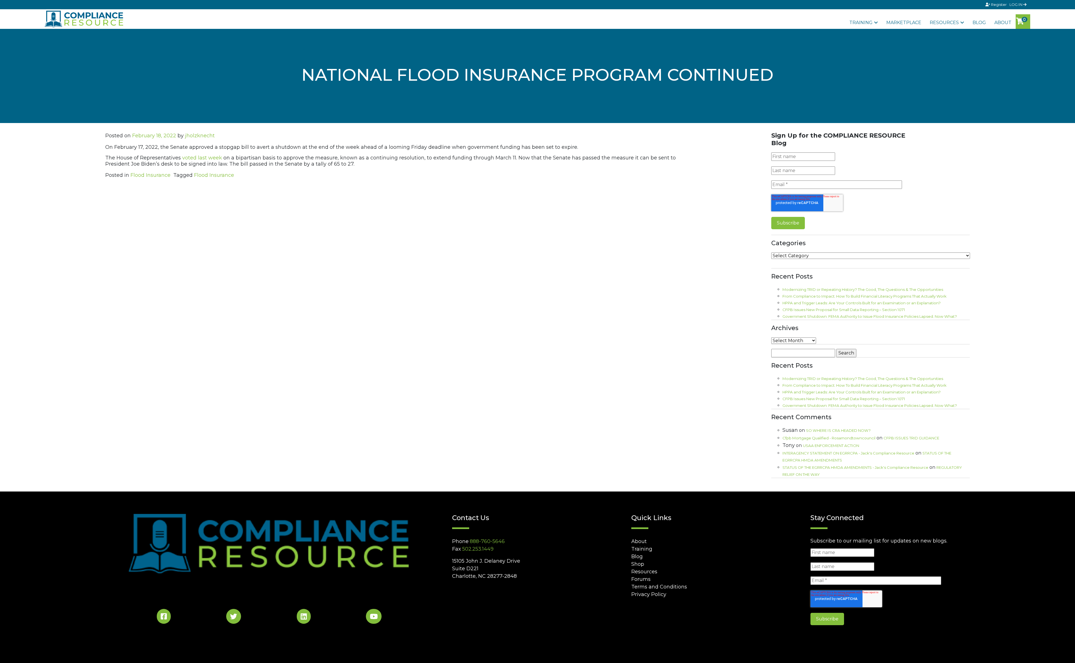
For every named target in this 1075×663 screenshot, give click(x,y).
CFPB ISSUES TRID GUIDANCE (911, 438)
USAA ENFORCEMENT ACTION (831, 445)
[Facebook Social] (164, 617)
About (1002, 22)
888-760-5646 (487, 541)
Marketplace (903, 22)
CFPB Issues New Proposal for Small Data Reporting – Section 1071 (843, 309)
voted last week (202, 158)
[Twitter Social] (233, 617)
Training (861, 22)
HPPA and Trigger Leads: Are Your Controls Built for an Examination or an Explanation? (861, 303)
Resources (944, 22)
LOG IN (1016, 4)
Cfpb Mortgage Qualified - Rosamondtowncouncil (828, 438)
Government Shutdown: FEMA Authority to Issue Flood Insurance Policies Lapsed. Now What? (869, 316)
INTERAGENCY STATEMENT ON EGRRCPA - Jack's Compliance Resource (848, 453)
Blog (979, 22)
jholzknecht (200, 136)
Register (999, 4)
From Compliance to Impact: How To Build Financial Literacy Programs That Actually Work (864, 296)
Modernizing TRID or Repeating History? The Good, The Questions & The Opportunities (862, 289)
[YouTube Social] (374, 617)
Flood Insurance (150, 175)
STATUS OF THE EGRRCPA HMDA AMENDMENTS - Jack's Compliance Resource (855, 467)
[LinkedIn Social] (304, 617)
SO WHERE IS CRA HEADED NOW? (838, 430)
